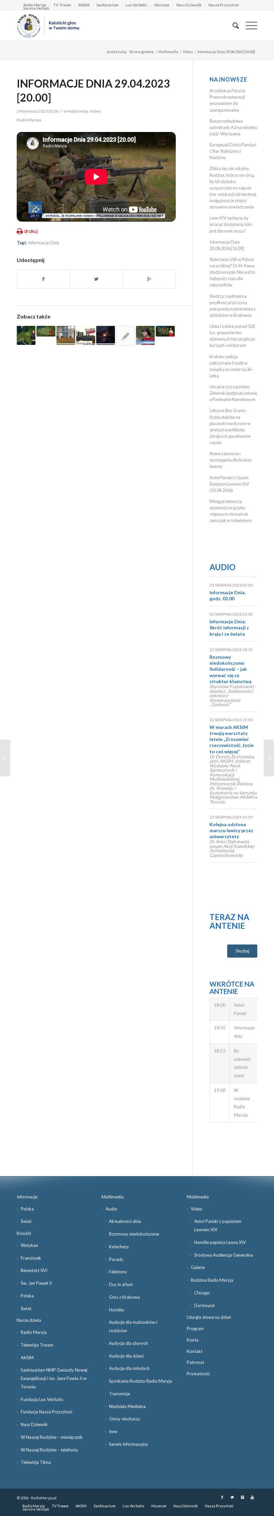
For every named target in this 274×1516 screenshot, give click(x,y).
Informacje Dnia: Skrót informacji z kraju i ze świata (229, 627)
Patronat (195, 1362)
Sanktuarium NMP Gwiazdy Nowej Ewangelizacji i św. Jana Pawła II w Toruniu (54, 1378)
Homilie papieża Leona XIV (220, 1242)
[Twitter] (232, 1497)
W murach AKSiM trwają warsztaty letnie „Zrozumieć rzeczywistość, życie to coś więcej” (232, 739)
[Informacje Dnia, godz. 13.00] (125, 336)
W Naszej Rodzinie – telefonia (49, 1449)
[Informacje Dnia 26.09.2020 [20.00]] (85, 335)
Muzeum (161, 5)
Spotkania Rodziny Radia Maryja (140, 1381)
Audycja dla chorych (128, 1343)
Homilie (116, 1309)
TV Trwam (62, 5)
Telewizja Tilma (36, 1462)
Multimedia (168, 51)
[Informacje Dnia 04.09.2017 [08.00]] (145, 335)
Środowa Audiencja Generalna (223, 1255)
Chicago (202, 1292)
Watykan (29, 1245)
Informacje (27, 1196)
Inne (113, 1431)
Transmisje (119, 1393)
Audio (223, 567)
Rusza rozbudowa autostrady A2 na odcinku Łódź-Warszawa (233, 127)
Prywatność (198, 1373)
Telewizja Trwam (37, 1345)
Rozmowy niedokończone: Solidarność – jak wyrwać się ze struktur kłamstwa (231, 669)
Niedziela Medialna (127, 1406)
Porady (116, 1259)
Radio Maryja (34, 1332)
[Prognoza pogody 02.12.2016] (45, 331)
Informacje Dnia (43, 242)
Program (195, 1328)
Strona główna (141, 51)
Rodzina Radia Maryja (212, 1280)
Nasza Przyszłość (224, 5)
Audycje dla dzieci (126, 1356)
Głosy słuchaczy (124, 1418)
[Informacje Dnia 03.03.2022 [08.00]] (105, 335)
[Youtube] (252, 1497)
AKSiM (84, 5)
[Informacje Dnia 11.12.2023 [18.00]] (65, 335)
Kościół (24, 1233)
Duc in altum (121, 1284)
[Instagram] (242, 1497)
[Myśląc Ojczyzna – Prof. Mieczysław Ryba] (269, 758)
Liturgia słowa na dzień (209, 1317)
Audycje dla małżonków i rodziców (133, 1326)
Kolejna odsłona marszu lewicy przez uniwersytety (231, 830)
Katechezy (119, 1246)
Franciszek (31, 1258)
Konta (192, 1340)
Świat (26, 1221)
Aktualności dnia (125, 1221)
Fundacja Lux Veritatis (42, 1399)
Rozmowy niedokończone (134, 1234)
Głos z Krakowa (124, 1297)
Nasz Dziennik (188, 5)
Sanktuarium (108, 5)
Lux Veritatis (136, 5)
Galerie (198, 1267)
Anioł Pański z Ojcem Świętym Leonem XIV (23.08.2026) (229, 484)
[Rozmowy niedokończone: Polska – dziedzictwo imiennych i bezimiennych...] (5, 758)
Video (188, 51)
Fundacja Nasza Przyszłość (47, 1411)
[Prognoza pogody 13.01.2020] (26, 335)
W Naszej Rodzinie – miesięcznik (52, 1437)
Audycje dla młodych (129, 1368)
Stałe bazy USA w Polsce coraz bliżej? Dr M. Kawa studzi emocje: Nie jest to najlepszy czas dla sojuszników (232, 272)
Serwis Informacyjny (128, 1444)
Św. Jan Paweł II (36, 1283)
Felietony (118, 1271)
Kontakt (194, 1351)
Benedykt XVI (34, 1270)
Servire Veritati (36, 8)
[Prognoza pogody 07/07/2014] (165, 331)
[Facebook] (222, 1497)
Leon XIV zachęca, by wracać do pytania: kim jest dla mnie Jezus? (231, 224)
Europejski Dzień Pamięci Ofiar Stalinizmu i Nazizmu (233, 151)
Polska (27, 1209)
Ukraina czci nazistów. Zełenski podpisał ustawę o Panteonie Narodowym (233, 393)
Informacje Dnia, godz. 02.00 (228, 595)
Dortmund (204, 1305)
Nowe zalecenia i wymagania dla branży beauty (231, 460)
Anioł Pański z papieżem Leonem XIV (217, 1225)
